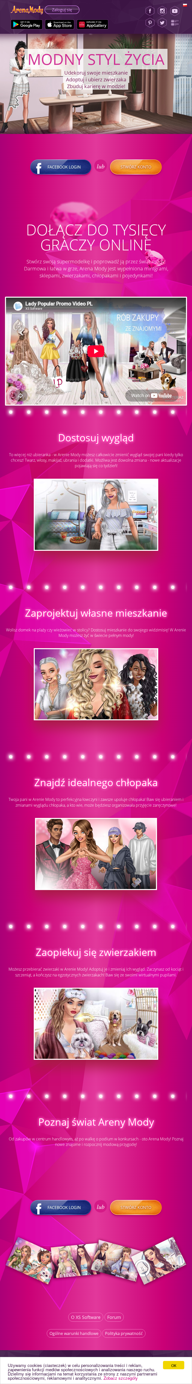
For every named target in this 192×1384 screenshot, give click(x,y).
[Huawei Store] (92, 25)
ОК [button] (173, 1365)
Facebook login (64, 167)
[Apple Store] (59, 25)
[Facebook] (150, 11)
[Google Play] (26, 25)
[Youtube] (176, 11)
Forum (114, 1317)
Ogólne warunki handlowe (74, 1333)
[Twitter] (162, 23)
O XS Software (85, 1317)
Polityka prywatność (124, 1333)
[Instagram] (162, 11)
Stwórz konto (135, 167)
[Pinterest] (150, 23)
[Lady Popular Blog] (176, 23)
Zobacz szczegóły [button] (121, 1378)
